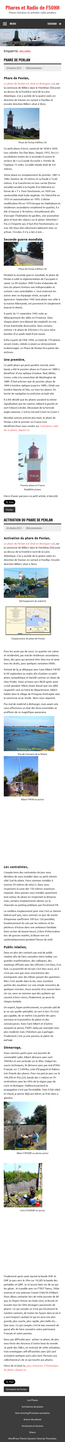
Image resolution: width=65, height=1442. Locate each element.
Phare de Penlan (17, 59)
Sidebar (52, 23)
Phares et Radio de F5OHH (32, 7)
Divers (32, 1432)
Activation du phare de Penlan (28, 519)
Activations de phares (32, 1406)
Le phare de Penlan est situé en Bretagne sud (29, 83)
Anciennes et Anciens (32, 1426)
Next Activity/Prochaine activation (32, 1413)
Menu (13, 23)
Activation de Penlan (16, 1389)
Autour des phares (32, 1419)
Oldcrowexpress (34, 67)
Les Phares (32, 1400)
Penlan (9, 509)
